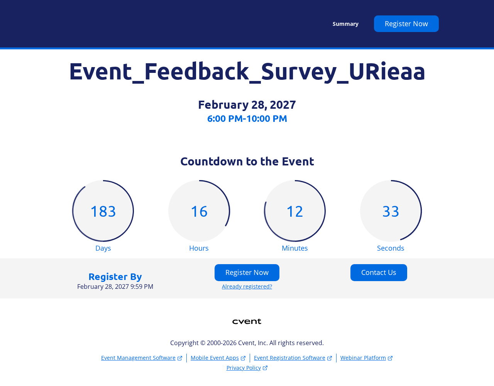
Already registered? (247, 286)
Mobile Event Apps (215, 357)
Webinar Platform (363, 357)
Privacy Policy (244, 367)
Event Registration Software (289, 357)
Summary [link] (346, 23)
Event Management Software (138, 357)
